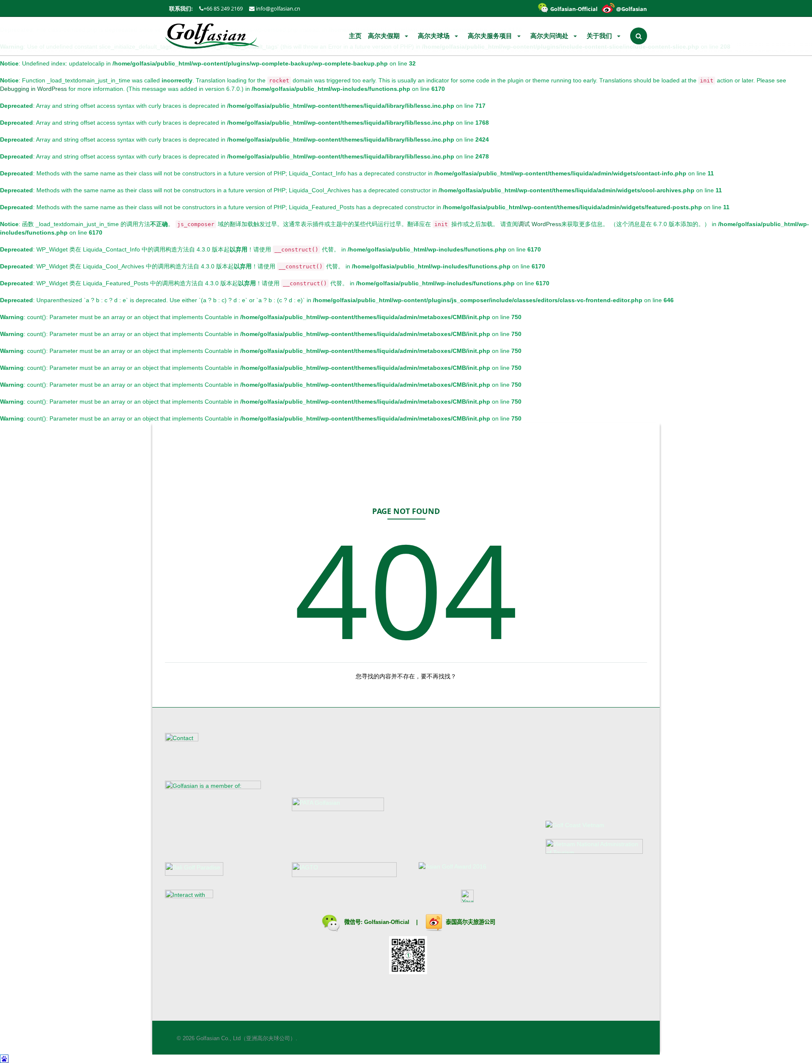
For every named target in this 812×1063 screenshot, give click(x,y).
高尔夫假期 (384, 35)
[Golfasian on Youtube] (353, 900)
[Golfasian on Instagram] (321, 900)
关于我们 (600, 35)
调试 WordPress (539, 224)
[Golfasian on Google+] (337, 900)
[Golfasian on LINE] (369, 900)
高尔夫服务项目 (491, 35)
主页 (355, 35)
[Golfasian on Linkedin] (305, 900)
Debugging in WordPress (33, 88)
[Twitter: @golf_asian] (289, 900)
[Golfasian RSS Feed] (257, 900)
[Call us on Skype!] (412, 900)
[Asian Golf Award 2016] (452, 866)
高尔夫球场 (434, 35)
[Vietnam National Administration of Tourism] (594, 845)
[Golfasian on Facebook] (273, 900)
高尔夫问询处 (550, 35)
